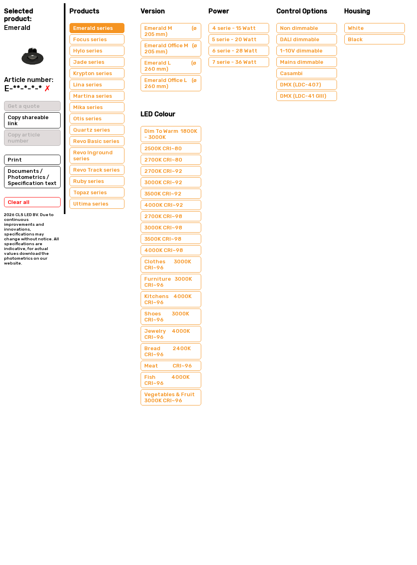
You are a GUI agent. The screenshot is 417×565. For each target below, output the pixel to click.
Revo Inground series (93, 155)
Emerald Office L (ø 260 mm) (170, 83)
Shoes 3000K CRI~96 (166, 317)
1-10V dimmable (301, 51)
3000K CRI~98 (163, 228)
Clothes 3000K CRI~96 (167, 264)
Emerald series (93, 28)
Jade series (88, 62)
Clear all (18, 202)
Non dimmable (299, 28)
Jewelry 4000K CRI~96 (167, 334)
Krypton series (92, 73)
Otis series (87, 119)
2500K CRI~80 (163, 148)
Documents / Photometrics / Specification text (32, 177)
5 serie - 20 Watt (234, 39)
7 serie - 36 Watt (234, 62)
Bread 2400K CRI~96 (167, 351)
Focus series (90, 39)
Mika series (88, 107)
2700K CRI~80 (163, 160)
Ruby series (88, 181)
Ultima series (90, 204)
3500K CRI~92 (162, 194)
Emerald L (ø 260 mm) (170, 66)
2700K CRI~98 (163, 216)
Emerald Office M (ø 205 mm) (170, 48)
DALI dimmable (299, 39)
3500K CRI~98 (162, 239)
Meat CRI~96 (168, 366)
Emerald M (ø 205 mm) (170, 31)
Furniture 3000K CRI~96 (168, 282)
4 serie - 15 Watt (234, 28)
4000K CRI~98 (163, 250)
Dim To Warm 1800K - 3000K (170, 134)
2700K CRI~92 (163, 171)
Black (355, 39)
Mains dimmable (301, 62)
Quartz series (91, 130)
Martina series (92, 96)
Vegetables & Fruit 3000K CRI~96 (169, 397)
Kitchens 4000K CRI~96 (168, 299)
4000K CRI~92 (163, 205)
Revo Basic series (96, 141)
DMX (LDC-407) (300, 85)
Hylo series (87, 51)
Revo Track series (96, 170)
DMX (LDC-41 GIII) (303, 96)
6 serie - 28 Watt (234, 51)
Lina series (87, 85)
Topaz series (90, 192)
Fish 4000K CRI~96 (167, 380)
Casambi (291, 73)
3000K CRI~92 (163, 182)
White (356, 28)
